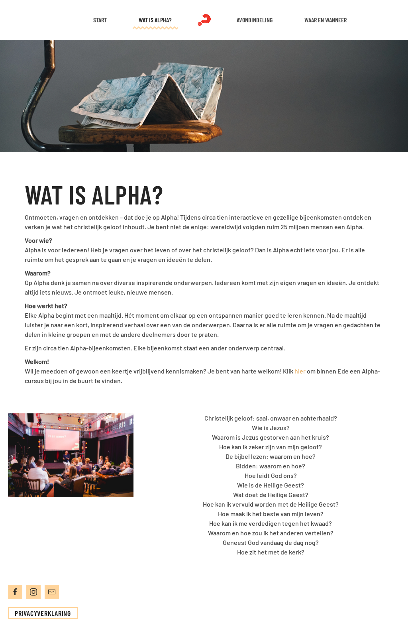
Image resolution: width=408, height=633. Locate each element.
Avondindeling (255, 20)
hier (300, 371)
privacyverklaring (43, 613)
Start (100, 20)
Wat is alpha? (155, 20)
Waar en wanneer (325, 20)
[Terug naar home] (204, 20)
